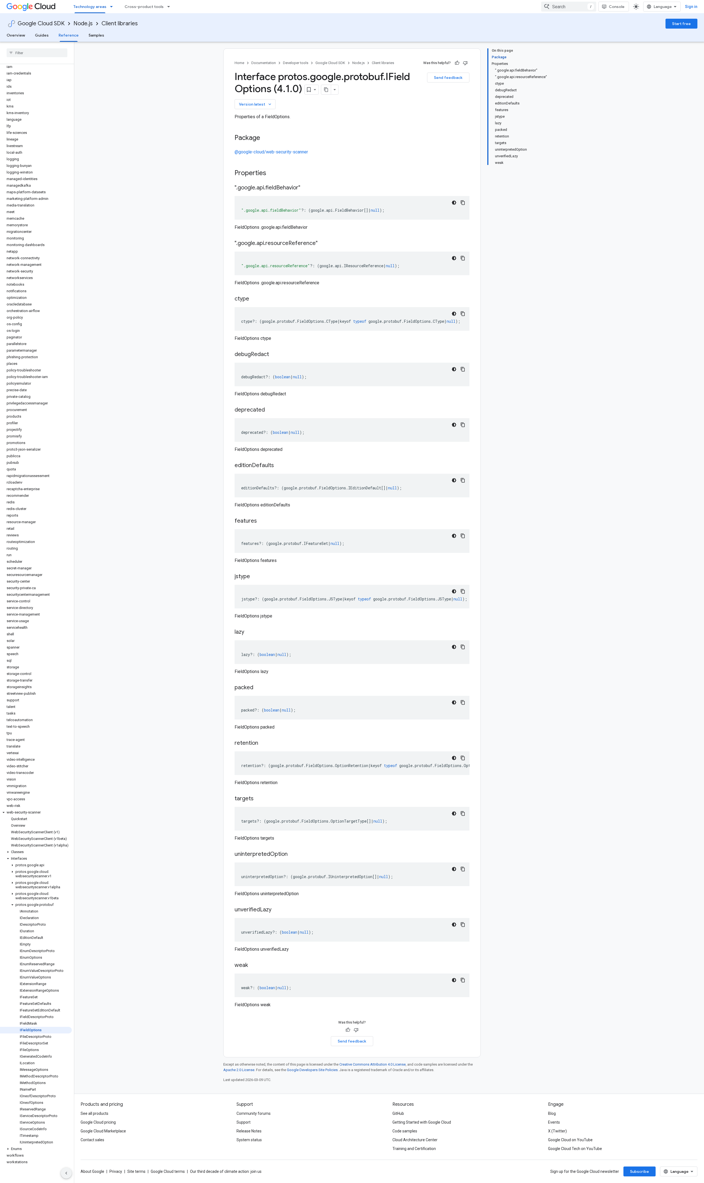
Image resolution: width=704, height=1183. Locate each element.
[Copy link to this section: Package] (265, 138)
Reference (69, 35)
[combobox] (568, 7)
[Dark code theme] (454, 202)
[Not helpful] (465, 63)
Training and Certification (414, 1148)
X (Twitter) (557, 1131)
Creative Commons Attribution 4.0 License (372, 1064)
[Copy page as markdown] (326, 89)
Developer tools (295, 63)
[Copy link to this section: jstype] (255, 576)
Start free (681, 23)
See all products (94, 1113)
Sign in (691, 6)
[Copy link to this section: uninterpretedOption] (293, 854)
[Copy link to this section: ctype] (254, 299)
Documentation (263, 63)
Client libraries (119, 23)
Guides (42, 35)
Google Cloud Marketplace (103, 1131)
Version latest (255, 104)
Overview (16, 35)
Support (244, 1122)
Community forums (254, 1113)
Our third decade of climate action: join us (226, 1171)
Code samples (404, 1131)
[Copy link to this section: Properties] (273, 173)
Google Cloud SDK (41, 23)
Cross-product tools (144, 6)
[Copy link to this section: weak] (253, 965)
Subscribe (639, 1171)
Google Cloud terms (168, 1171)
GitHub (398, 1113)
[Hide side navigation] (66, 1173)
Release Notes (249, 1131)
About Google (92, 1171)
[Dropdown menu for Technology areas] (113, 6)
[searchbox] (37, 52)
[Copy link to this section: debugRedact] (274, 354)
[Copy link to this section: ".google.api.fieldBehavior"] (305, 188)
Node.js (83, 23)
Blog (552, 1113)
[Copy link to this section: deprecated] (270, 410)
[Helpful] (457, 63)
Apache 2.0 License (238, 1070)
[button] (36, 812)
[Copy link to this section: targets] (259, 799)
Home (239, 63)
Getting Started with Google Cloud (421, 1122)
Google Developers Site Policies (312, 1070)
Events (554, 1122)
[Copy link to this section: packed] (258, 688)
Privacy (115, 1171)
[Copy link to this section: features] (262, 521)
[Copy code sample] (462, 202)
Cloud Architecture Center (415, 1140)
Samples (96, 35)
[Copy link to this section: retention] (263, 743)
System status (249, 1140)
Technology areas (89, 6)
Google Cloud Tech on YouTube (575, 1148)
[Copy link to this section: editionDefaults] (279, 465)
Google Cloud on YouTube (570, 1140)
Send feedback (448, 77)
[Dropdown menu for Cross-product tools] (170, 6)
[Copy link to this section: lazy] (249, 632)
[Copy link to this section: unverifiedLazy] (276, 910)
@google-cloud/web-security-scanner (271, 152)
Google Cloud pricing (98, 1122)
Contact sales (92, 1140)
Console (617, 6)
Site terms (136, 1171)
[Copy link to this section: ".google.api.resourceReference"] (323, 243)
